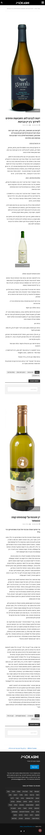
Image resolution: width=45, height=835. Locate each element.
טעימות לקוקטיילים (21, 716)
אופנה (18, 791)
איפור (13, 791)
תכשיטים (27, 818)
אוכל (31, 791)
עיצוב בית (13, 808)
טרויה (22, 798)
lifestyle (37, 791)
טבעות (37, 798)
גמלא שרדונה (11, 372)
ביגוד (8, 791)
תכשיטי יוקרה (35, 818)
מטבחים (19, 801)
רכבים (26, 815)
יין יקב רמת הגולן (21, 372)
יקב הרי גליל (10, 716)
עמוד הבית (37, 8)
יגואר (17, 798)
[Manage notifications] (40, 830)
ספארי (24, 808)
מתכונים (22, 805)
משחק (37, 805)
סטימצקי (36, 808)
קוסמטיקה (14, 812)
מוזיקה (25, 801)
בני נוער (32, 795)
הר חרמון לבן (36, 375)
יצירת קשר (34, 767)
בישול (37, 795)
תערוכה (21, 818)
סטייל (10, 805)
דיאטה (15, 795)
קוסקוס (37, 815)
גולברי (20, 795)
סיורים (30, 808)
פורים (37, 812)
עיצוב (19, 808)
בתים (26, 795)
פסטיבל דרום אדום (24, 812)
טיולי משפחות (29, 798)
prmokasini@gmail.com (18, 779)
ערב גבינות (30, 372)
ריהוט (31, 815)
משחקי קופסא (29, 805)
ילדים (12, 798)
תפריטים (14, 818)
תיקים (15, 815)
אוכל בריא (25, 791)
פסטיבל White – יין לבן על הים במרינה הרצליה (23, 748)
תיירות (20, 815)
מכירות (12, 801)
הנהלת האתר (25, 125)
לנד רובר (37, 801)
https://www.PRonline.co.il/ (27, 826)
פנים (33, 812)
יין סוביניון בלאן (35, 719)
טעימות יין (30, 716)
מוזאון (30, 801)
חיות (10, 795)
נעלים (15, 805)
